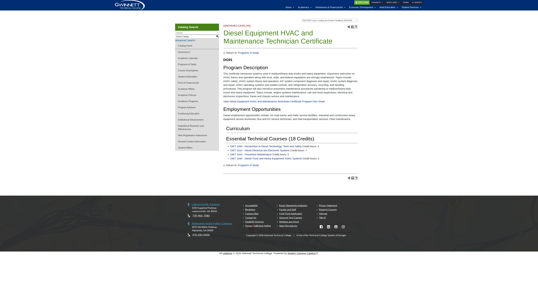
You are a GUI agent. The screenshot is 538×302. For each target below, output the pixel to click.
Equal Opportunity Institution (293, 205)
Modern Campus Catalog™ (302, 253)
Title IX (322, 218)
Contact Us (250, 218)
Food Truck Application (290, 214)
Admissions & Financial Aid (329, 7)
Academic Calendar (188, 58)
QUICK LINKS (391, 2)
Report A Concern (328, 209)
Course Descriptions (188, 70)
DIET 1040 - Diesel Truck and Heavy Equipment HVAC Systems (266, 158)
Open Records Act (288, 226)
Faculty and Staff (287, 209)
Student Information (187, 77)
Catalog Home (185, 46)
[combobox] (330, 20)
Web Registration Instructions (192, 135)
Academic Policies (187, 95)
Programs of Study (187, 64)
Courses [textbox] (179, 33)
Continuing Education (189, 113)
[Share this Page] (348, 26)
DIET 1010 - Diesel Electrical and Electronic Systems (260, 150)
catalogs (227, 253)
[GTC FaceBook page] (321, 227)
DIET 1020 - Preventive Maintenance (251, 154)
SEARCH (418, 2)
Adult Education (387, 7)
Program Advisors (187, 107)
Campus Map (251, 214)
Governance (184, 52)
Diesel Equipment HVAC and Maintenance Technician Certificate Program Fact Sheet (277, 101)
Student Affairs (185, 148)
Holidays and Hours (289, 222)
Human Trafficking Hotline (258, 226)
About (288, 7)
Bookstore (250, 209)
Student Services (410, 7)
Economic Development (361, 7)
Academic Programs (188, 101)
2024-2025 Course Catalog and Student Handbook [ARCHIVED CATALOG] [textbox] (330, 20)
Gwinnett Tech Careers (290, 218)
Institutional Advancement (190, 120)
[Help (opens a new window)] (356, 26)
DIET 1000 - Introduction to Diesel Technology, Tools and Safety (266, 146)
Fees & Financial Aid (188, 83)
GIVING (406, 2)
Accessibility (251, 205)
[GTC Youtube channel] (335, 227)
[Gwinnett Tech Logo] (130, 5)
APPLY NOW (363, 2)
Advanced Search (185, 40)
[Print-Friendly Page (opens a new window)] (352, 26)
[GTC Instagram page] (343, 227)
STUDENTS (376, 2)
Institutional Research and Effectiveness (191, 127)
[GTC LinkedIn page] (328, 227)
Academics (303, 7)
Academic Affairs (186, 89)
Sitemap (323, 214)
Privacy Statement (328, 205)
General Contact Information (192, 141)
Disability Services (254, 222)
